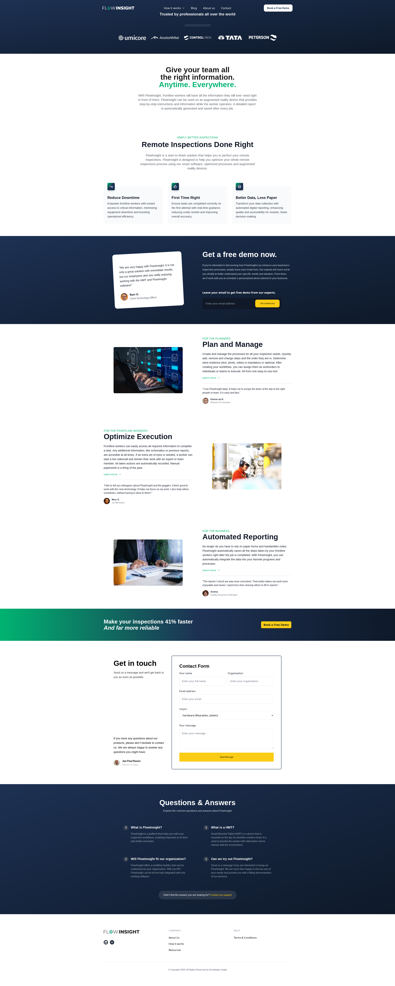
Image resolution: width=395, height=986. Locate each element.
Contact (226, 8)
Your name (185, 673)
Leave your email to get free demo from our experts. (239, 292)
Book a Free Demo (278, 8)
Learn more (209, 377)
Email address (187, 691)
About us (209, 8)
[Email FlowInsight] (112, 942)
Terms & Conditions (245, 937)
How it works (176, 944)
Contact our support (221, 895)
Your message (187, 725)
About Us (174, 937)
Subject (183, 709)
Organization (235, 673)
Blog (194, 8)
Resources (175, 950)
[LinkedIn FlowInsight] (106, 942)
